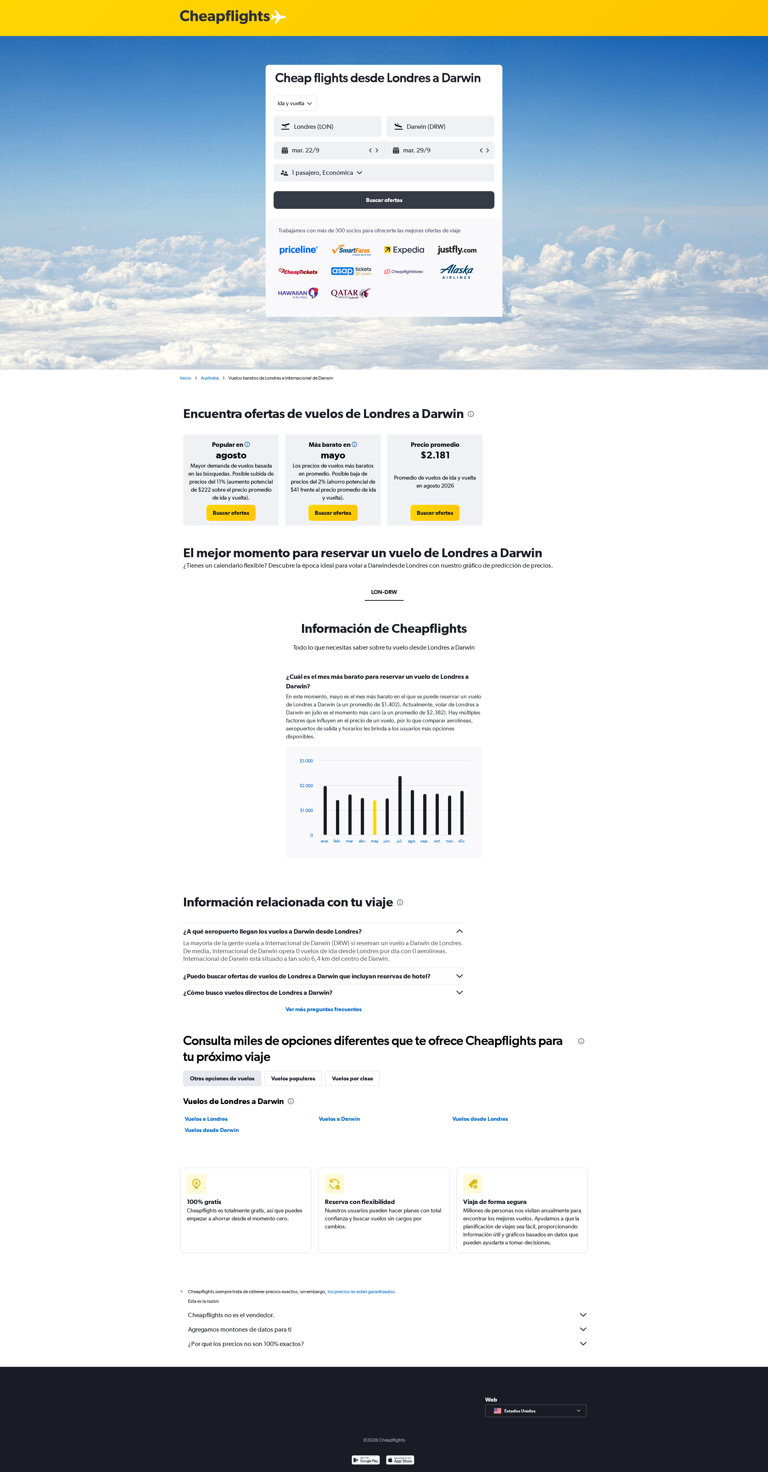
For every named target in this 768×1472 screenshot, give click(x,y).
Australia (210, 378)
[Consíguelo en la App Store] (400, 1461)
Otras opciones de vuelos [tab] (222, 1078)
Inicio (185, 378)
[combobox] (295, 103)
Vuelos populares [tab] (293, 1078)
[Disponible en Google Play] (366, 1461)
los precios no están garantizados (361, 1291)
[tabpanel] (384, 773)
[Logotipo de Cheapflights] (225, 17)
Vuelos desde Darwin (212, 1130)
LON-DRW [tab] (384, 592)
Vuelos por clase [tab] (352, 1078)
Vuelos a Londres (206, 1119)
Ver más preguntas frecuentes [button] (324, 1009)
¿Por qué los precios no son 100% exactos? (246, 1344)
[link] (231, 513)
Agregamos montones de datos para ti (240, 1329)
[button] (324, 150)
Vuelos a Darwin (339, 1119)
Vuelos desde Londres (480, 1119)
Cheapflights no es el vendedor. (231, 1315)
